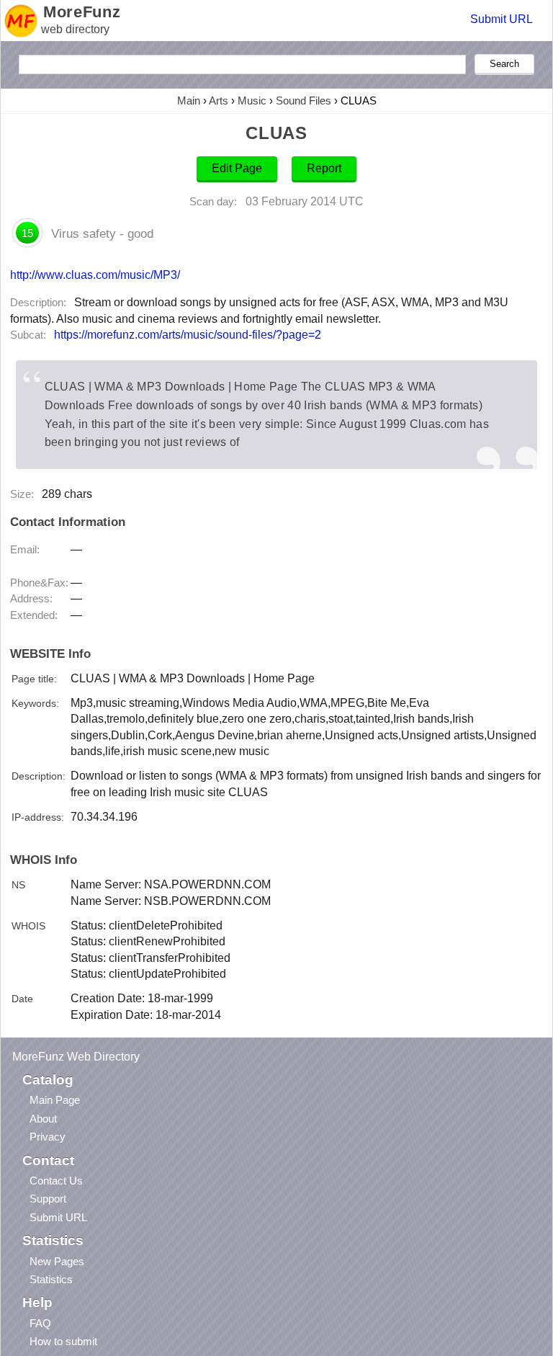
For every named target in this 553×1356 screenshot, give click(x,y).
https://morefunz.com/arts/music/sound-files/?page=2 (187, 335)
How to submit (63, 1341)
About (43, 1118)
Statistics (51, 1279)
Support (48, 1198)
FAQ (40, 1323)
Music (252, 100)
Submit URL (501, 19)
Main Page (55, 1100)
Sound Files (303, 100)
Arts (218, 100)
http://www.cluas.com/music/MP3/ (95, 274)
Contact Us (56, 1180)
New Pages (57, 1261)
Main (188, 100)
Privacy (48, 1136)
